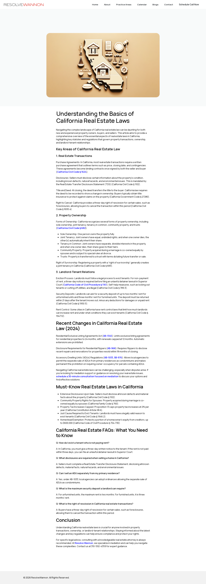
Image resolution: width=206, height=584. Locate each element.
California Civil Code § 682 (71, 228)
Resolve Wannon (84, 543)
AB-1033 (108, 357)
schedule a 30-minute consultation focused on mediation (87, 376)
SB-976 (118, 357)
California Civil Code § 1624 (71, 171)
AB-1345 (107, 335)
